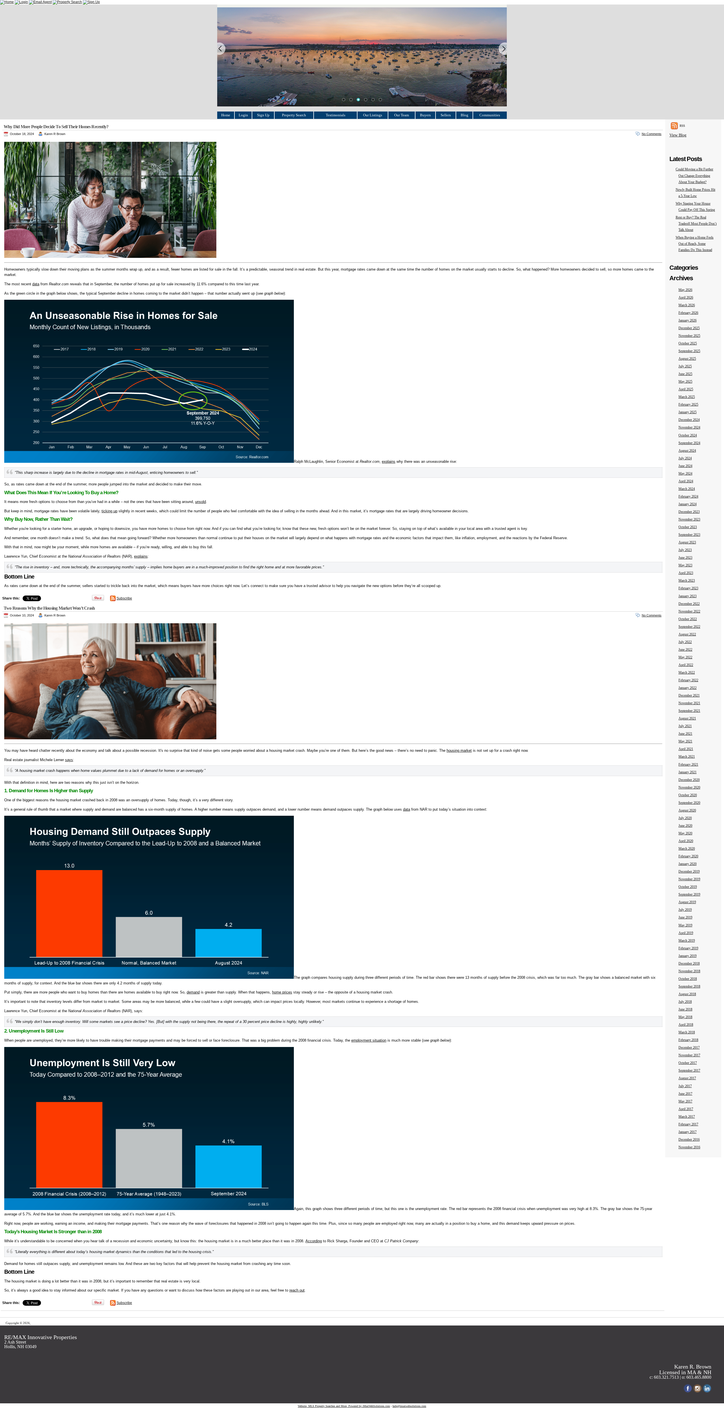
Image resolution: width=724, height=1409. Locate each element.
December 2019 (689, 871)
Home (225, 115)
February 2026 (688, 313)
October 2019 (687, 887)
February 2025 (688, 404)
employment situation (368, 1040)
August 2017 (687, 1078)
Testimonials (335, 115)
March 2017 (686, 1117)
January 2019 (687, 956)
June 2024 (685, 466)
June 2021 (685, 734)
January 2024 (687, 504)
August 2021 (687, 718)
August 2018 (687, 994)
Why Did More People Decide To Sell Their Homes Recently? (56, 126)
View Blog (677, 135)
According (313, 1241)
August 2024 (687, 451)
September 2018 (689, 986)
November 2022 (689, 611)
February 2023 (688, 588)
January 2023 (687, 596)
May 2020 (685, 833)
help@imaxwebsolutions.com (409, 1406)
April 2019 (685, 933)
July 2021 (685, 726)
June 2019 (685, 917)
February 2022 (688, 680)
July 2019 (685, 910)
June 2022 (685, 650)
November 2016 (689, 1147)
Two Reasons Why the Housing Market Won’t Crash (49, 608)
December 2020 (689, 780)
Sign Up (263, 115)
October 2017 (687, 1063)
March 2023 (686, 581)
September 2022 (689, 627)
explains (388, 461)
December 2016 (689, 1140)
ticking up (109, 511)
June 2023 (685, 558)
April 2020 (685, 841)
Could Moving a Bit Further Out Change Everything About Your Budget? (694, 175)
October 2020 (687, 795)
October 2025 (687, 343)
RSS (682, 125)
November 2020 (689, 787)
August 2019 (687, 902)
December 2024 (689, 420)
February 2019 (688, 948)
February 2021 (688, 764)
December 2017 (689, 1048)
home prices (282, 992)
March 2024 (686, 489)
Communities (489, 115)
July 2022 (685, 642)
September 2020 (689, 803)
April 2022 (685, 665)
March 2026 (686, 305)
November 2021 (689, 703)
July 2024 (685, 458)
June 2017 (685, 1094)
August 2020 (687, 810)
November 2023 (689, 519)
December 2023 (689, 512)
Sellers (446, 115)
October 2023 (687, 527)
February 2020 (688, 856)
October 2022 (687, 619)
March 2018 (686, 1032)
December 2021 (689, 695)
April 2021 (685, 749)
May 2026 (685, 290)
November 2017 (689, 1055)
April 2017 (685, 1109)
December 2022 (689, 604)
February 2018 (688, 1040)
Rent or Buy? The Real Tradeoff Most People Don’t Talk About (696, 223)
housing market (459, 750)
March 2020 (686, 849)
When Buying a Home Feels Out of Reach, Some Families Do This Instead (695, 243)
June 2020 (685, 826)
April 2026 (685, 297)
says (69, 760)
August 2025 (687, 359)
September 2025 (689, 351)
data (35, 284)
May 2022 (685, 657)
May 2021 (685, 741)
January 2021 (687, 772)
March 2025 (686, 397)
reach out (297, 1290)
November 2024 (689, 427)
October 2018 (687, 979)
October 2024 (687, 435)
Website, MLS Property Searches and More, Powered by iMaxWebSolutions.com (344, 1406)
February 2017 (688, 1124)
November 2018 (689, 971)
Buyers (425, 115)
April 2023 (685, 573)
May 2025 (685, 382)
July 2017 (685, 1086)
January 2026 (687, 320)
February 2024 (688, 496)
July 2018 (685, 1002)
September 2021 (689, 711)
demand (193, 992)
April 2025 (685, 389)
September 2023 (689, 535)
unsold (200, 502)
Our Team (401, 115)
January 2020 (687, 864)
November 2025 (689, 336)
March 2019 (686, 941)
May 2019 (685, 925)
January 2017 (687, 1132)
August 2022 (687, 634)
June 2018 (685, 1009)
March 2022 (686, 672)
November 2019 (689, 879)
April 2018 (685, 1025)
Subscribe (124, 598)
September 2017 (689, 1070)
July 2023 (685, 550)
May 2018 (685, 1017)
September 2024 (689, 443)
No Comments (651, 134)
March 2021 (686, 757)
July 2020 (685, 818)
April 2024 (685, 481)
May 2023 (685, 565)
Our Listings (372, 115)
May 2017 (685, 1101)
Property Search (294, 115)
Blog (464, 115)
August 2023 (687, 542)
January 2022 (687, 688)
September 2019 (689, 894)
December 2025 (689, 328)
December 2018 (689, 963)
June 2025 (685, 374)
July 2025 (685, 366)
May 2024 (685, 474)
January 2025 (687, 412)
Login (243, 115)
